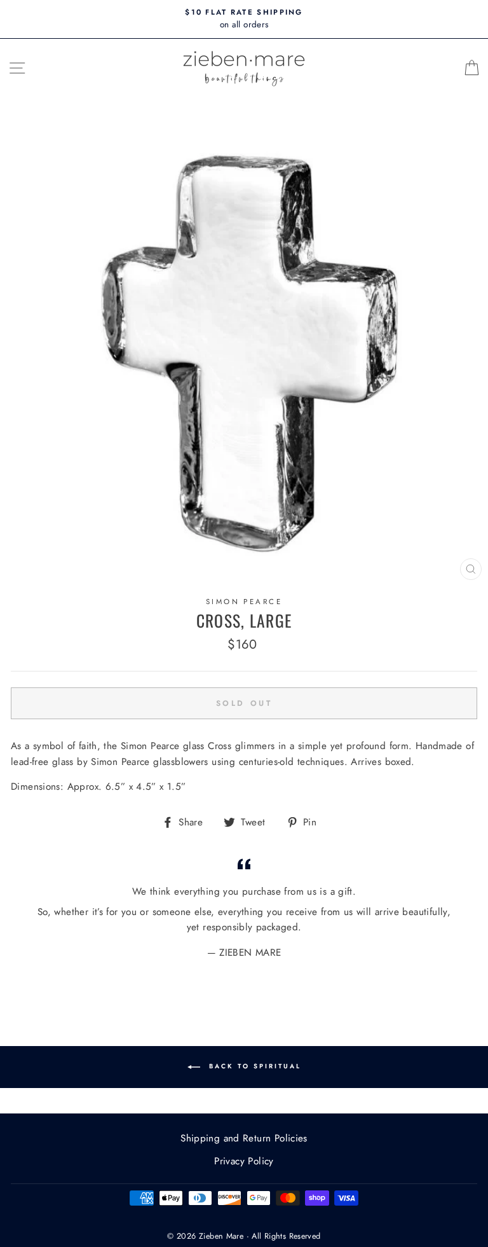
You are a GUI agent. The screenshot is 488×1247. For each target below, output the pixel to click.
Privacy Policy (243, 1161)
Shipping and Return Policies (244, 1138)
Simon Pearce (244, 601)
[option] (244, 19)
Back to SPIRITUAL (253, 1066)
